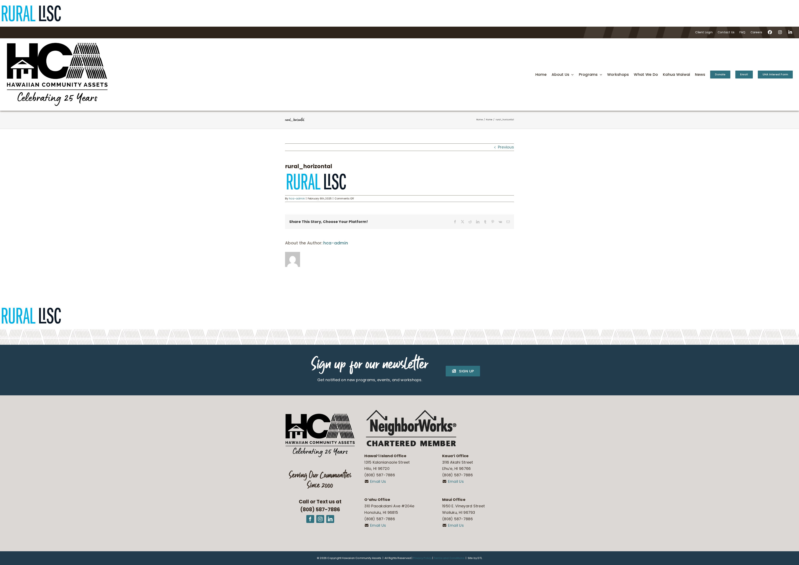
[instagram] (320, 519)
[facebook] (310, 519)
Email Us (378, 481)
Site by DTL (475, 558)
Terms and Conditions (448, 558)
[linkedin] (330, 519)
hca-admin (297, 198)
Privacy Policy (422, 558)
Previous (506, 147)
